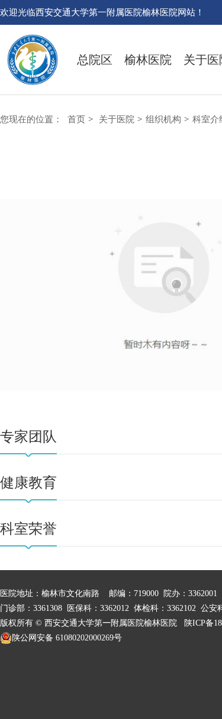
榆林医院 (148, 59)
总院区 (94, 59)
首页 (76, 119)
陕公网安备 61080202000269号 (67, 637)
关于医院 (116, 119)
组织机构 (163, 119)
